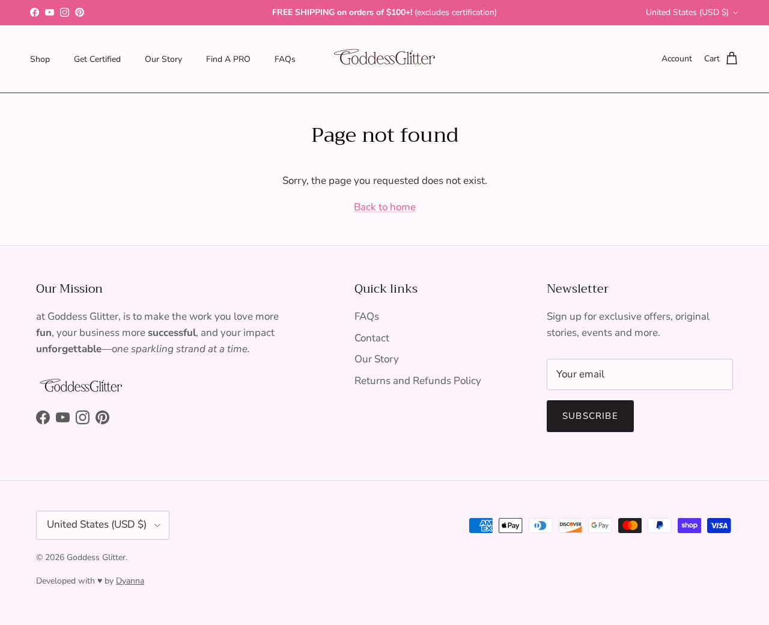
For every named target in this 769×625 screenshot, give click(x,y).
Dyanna (130, 581)
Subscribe (590, 416)
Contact (371, 338)
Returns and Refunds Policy (417, 381)
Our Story (163, 58)
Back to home (385, 207)
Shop (40, 58)
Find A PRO (228, 58)
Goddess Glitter (96, 557)
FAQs (285, 58)
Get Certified (97, 58)
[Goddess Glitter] (384, 59)
